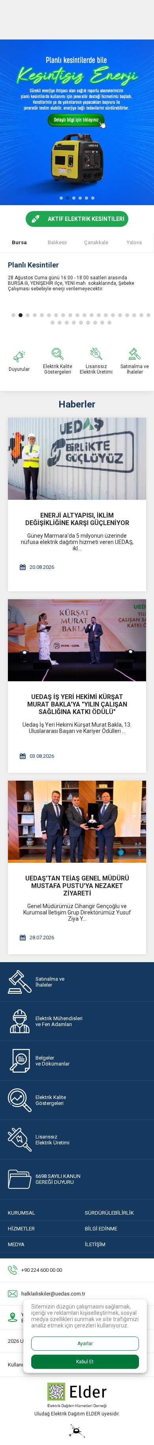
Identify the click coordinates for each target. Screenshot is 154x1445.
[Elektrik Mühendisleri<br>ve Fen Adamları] (77, 1021)
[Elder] (77, 1405)
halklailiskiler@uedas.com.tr (53, 1294)
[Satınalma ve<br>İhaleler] (77, 981)
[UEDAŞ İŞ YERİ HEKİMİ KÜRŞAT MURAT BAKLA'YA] (77, 640)
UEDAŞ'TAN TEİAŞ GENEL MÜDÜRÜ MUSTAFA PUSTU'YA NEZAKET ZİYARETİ (77, 886)
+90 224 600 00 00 (41, 1270)
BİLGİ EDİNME (101, 1229)
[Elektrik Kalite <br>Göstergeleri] (58, 361)
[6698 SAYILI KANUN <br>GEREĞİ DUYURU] (77, 1179)
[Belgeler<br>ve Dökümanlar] (77, 1060)
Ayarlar (85, 1343)
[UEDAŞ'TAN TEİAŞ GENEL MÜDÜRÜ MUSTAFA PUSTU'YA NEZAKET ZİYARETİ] (77, 822)
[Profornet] (77, 1435)
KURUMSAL (21, 1213)
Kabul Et (85, 1362)
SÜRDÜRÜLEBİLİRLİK (109, 1213)
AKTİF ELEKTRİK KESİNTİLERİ (86, 219)
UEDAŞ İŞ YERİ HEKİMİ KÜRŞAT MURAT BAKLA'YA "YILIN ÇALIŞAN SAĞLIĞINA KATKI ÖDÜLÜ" (77, 704)
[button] (61, 198)
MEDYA (16, 1244)
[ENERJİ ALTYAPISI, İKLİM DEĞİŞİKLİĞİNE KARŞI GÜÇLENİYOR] (77, 459)
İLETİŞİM (95, 1244)
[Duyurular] (19, 361)
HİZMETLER (21, 1229)
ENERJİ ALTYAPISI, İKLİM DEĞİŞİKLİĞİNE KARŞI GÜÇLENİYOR (77, 519)
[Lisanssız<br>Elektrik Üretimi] (96, 361)
